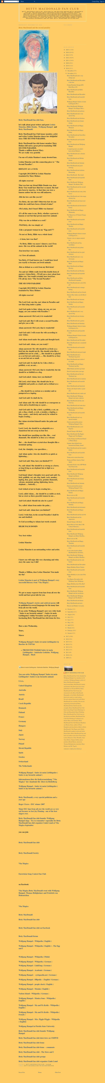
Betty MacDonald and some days (76, 405)
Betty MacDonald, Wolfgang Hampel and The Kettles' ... (75, 597)
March (69, 628)
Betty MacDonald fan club (29, 842)
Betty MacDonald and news (74, 603)
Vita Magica (24, 863)
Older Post (58, 1072)
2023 (67, 55)
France (21, 716)
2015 (67, 642)
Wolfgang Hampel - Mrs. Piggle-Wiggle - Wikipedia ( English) (39, 1020)
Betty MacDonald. (26, 129)
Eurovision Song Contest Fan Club (33, 874)
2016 (67, 639)
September (71, 612)
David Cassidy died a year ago (75, 371)
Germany (22, 721)
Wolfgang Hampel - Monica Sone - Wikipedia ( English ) (37, 999)
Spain (21, 752)
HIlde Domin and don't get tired (76, 369)
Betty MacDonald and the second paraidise (39, 1065)
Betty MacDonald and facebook (76, 386)
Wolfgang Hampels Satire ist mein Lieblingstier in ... (76, 234)
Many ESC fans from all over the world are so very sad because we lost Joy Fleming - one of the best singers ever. (39, 811)
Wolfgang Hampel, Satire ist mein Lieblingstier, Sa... (76, 327)
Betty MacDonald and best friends (76, 292)
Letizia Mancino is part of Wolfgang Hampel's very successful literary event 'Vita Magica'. (39, 581)
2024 (67, 52)
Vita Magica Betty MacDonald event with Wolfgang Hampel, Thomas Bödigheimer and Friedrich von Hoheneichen (39, 893)
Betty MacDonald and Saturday (76, 323)
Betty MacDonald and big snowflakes (74, 244)
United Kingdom (26, 685)
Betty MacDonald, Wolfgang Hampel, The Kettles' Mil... (75, 183)
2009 (67, 658)
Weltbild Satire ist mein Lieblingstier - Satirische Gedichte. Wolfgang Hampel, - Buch (40, 652)
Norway (22, 739)
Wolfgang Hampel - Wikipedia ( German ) (35, 961)
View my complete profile (73, 748)
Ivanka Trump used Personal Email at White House (76, 440)
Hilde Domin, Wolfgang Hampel (40, 127)
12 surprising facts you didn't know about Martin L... (75, 150)
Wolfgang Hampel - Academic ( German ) (35, 970)
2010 (67, 655)
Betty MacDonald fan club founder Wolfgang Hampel (36, 1032)
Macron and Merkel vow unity (75, 606)
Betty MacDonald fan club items (32, 1042)
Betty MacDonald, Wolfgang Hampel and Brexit (75, 475)
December (70, 71)
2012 (67, 650)
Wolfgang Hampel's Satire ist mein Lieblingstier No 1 (76, 103)
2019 (67, 66)
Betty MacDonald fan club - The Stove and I (37, 1052)
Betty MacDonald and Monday (75, 271)
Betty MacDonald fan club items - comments (37, 1047)
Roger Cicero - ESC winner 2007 (32, 804)
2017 (67, 636)
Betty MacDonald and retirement (76, 507)
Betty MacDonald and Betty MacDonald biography (75, 279)
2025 (67, 50)
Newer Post (22, 1072)
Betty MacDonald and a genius (75, 321)
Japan (21, 734)
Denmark (22, 708)
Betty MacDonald (26, 914)
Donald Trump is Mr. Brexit (74, 431)
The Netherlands (25, 766)
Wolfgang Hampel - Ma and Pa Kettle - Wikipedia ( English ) (39, 1006)
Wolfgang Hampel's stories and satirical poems (37, 603)
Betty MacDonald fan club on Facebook (34, 928)
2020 (67, 63)
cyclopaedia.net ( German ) (46, 975)
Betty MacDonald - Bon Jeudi (75, 175)
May (69, 622)
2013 (67, 647)
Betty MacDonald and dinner (75, 600)
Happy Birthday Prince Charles (75, 567)
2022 (67, 58)
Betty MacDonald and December (76, 94)
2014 (67, 644)
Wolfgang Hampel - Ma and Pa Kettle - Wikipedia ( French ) (39, 1013)
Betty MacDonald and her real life (76, 514)
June (69, 620)
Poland (22, 743)
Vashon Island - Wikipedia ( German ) (34, 993)
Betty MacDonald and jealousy (75, 111)
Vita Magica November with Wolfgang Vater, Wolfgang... (75, 580)
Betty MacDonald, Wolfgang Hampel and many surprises (75, 397)
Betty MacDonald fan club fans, (32, 120)
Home (40, 1072)
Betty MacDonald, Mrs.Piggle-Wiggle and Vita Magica (75, 435)
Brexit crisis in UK (72, 495)
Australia (22, 690)
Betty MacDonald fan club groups (32, 1056)
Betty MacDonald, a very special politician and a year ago (38, 798)
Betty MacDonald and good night (76, 352)
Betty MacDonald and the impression (74, 518)
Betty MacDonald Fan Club (52, 8)
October (70, 609)
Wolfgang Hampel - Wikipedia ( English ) (35, 941)
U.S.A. (21, 681)
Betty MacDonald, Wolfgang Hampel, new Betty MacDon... (76, 535)
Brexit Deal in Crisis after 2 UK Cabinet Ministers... (75, 525)
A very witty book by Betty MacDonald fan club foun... (75, 551)
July (69, 617)
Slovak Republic (25, 748)
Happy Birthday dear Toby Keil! (76, 584)
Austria (22, 694)
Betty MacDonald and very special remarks (74, 418)
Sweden (22, 757)
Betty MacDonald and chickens (76, 118)
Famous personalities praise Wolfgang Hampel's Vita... (75, 423)
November (71, 73)
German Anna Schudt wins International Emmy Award (75, 444)
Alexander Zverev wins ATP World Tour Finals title (76, 466)
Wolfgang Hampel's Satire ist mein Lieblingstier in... (76, 336)
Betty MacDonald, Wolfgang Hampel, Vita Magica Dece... (75, 107)
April (69, 625)
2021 (67, 60)
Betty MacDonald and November (76, 340)
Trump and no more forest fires (75, 457)
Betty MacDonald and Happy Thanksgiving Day (75, 365)
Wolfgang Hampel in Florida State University (37, 1026)
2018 (67, 68)
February (70, 630)
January (70, 633)
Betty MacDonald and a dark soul (76, 393)
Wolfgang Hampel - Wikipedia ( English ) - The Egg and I (39, 947)
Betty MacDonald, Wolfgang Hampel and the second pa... (75, 592)
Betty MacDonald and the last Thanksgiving (75, 375)
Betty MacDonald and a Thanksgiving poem (73, 356)
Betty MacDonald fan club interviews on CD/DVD (38, 1038)
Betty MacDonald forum (29, 936)
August (70, 614)
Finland (22, 712)
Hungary (22, 725)
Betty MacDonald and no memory (76, 379)
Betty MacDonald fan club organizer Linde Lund (38, 1061)
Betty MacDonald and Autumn (75, 163)
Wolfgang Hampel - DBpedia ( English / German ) (39, 979)
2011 (67, 652)
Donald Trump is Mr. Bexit (74, 522)
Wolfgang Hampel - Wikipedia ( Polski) (35, 956)
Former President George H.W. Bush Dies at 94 (75, 86)
